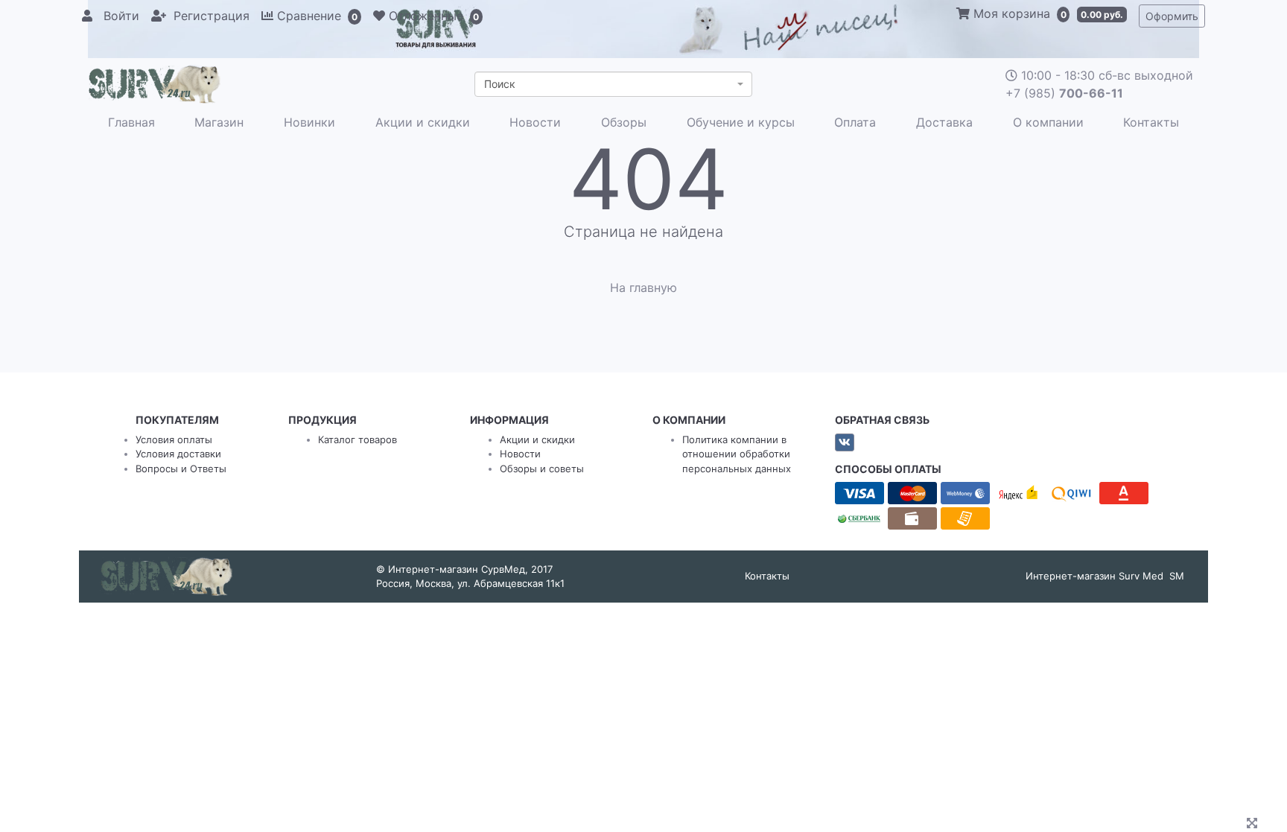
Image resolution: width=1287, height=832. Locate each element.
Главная (131, 122)
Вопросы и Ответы (181, 468)
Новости (535, 122)
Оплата (855, 122)
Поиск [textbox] (499, 83)
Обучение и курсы (741, 122)
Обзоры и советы (542, 468)
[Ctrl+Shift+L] (1254, 824)
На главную (643, 287)
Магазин (219, 122)
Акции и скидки (422, 122)
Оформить (1171, 16)
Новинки (309, 122)
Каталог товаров (357, 439)
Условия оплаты (174, 439)
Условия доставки (178, 454)
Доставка (944, 122)
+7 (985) (1064, 93)
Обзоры (623, 122)
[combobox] (613, 84)
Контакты (1151, 122)
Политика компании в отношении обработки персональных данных (736, 454)
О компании (1048, 122)
